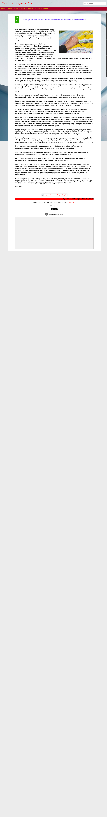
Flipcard (10, 8)
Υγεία (58, 205)
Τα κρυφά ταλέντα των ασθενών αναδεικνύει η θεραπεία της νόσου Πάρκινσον (54, 20)
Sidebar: (30, 8)
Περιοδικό (17, 8)
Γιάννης (72, 202)
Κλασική (3, 8)
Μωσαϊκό (24, 8)
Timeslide (45, 8)
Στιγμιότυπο (38, 8)
